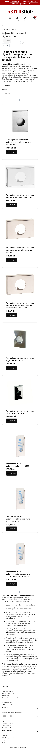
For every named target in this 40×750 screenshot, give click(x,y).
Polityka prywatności (8, 738)
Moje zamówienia (7, 723)
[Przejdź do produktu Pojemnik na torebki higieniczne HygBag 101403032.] (20, 339)
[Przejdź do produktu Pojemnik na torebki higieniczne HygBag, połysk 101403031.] (20, 392)
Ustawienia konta (7, 727)
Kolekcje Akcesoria (7, 691)
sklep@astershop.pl (23, 4)
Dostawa (4, 700)
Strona (17, 100)
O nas (3, 742)
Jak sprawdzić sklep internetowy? (12, 712)
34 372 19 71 (14, 2)
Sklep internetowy (17, 747)
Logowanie (5, 721)
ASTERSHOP (6, 29)
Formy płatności (7, 702)
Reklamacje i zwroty (8, 704)
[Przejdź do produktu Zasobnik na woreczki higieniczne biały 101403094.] (20, 445)
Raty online (5, 695)
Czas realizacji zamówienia (10, 698)
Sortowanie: (6, 89)
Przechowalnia (6, 725)
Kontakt (4, 735)
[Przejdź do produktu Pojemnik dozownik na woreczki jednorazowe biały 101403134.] (20, 176)
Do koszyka (11, 152)
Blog (3, 740)
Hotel (14, 29)
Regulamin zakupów (8, 693)
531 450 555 (34, 2)
